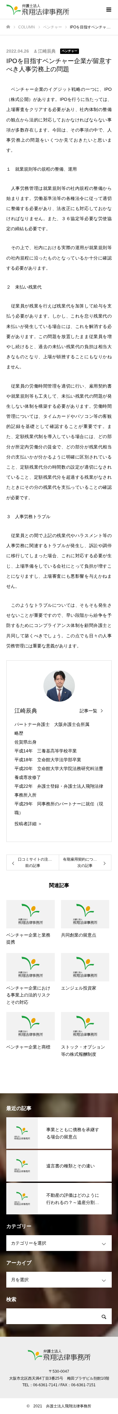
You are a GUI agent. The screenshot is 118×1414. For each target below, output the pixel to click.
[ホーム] (8, 27)
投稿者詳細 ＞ (28, 823)
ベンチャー (69, 51)
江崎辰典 (47, 51)
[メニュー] (108, 9)
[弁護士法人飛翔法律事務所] (52, 9)
